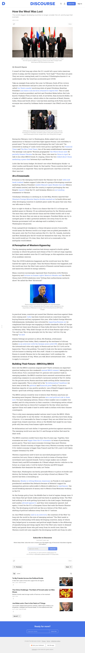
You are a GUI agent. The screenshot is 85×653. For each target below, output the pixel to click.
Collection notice (55, 641)
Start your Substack (38, 645)
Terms (48, 641)
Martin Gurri (22, 582)
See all (16, 616)
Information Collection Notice (42, 554)
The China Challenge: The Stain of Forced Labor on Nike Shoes (33, 591)
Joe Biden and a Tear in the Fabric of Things (28, 603)
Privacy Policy (55, 554)
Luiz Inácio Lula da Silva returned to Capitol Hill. (39, 91)
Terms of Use (50, 552)
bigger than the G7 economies (39, 440)
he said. (22, 335)
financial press (46, 385)
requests (21, 190)
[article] (42, 582)
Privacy (44, 641)
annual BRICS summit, (50, 370)
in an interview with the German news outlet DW (37, 344)
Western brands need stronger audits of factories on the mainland (31, 594)
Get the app (50, 645)
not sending (59, 190)
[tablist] (16, 573)
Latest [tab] (18, 573)
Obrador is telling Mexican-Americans (35, 481)
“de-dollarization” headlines (56, 383)
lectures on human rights (34, 275)
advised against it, (29, 503)
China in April (62, 154)
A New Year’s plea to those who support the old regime (28, 580)
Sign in (80, 4)
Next (67, 567)
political (33, 385)
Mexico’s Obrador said (53, 275)
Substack (34, 649)
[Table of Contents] (2, 326)
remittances (63, 486)
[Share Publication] (64, 3)
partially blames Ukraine (22, 154)
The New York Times (29, 149)
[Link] (10, 176)
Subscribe (71, 4)
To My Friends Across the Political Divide (27, 578)
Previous (18, 567)
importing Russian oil (57, 322)
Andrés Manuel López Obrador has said (50, 185)
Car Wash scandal (24, 88)
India (29, 317)
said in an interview (39, 515)
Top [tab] (14, 573)
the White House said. (58, 152)
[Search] (61, 3)
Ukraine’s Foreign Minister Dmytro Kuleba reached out (33, 199)
